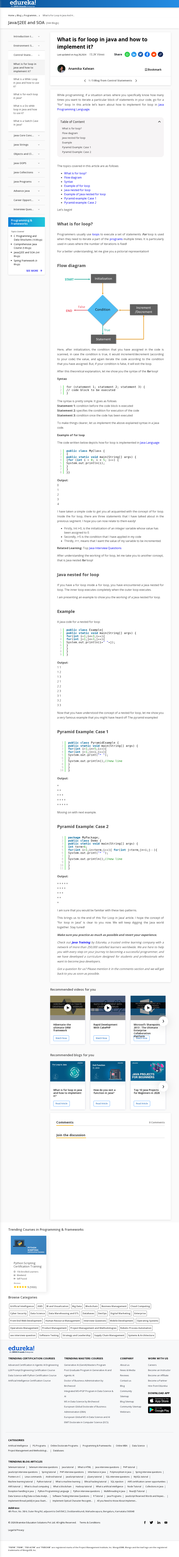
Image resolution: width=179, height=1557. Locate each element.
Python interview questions (86, 1491)
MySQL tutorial (141, 1476)
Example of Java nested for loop (85, 194)
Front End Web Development (26, 1320)
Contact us (125, 1380)
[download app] (159, 1401)
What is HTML (84, 1467)
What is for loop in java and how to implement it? (24, 67)
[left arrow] (84, 81)
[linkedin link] (158, 1523)
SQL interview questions (118, 1476)
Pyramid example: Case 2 (80, 202)
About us (125, 1364)
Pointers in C (14, 1476)
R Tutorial (98, 1496)
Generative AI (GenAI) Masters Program (85, 1364)
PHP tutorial (129, 1467)
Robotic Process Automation (135, 1328)
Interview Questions (95, 1320)
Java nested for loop (73, 137)
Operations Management (24, 1328)
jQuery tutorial (94, 1476)
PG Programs (39, 1445)
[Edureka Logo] (21, 1349)
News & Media (127, 1370)
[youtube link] (165, 1523)
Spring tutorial (49, 1472)
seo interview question (22, 1335)
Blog (19, 15)
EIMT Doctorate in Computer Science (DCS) (86, 1422)
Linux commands (33, 1476)
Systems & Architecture (141, 1335)
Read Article (61, 1103)
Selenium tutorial (16, 1467)
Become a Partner (157, 1380)
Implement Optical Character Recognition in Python (73, 1500)
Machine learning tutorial (20, 1481)
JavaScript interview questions (23, 1472)
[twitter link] (151, 1523)
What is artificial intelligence (109, 1486)
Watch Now (61, 1038)
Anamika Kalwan (81, 68)
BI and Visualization (57, 1306)
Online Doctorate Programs (64, 1445)
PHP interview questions (72, 1472)
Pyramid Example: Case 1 (76, 147)
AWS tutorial (14, 1486)
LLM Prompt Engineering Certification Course (31, 1370)
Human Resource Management (62, 1320)
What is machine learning (68, 1481)
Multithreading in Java (114, 1491)
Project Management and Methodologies (93, 1328)
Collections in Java (154, 1486)
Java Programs (114, 1496)
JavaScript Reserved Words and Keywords (146, 1496)
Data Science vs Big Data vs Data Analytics (28, 1496)
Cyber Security (18, 1313)
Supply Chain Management (109, 1335)
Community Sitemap (130, 1406)
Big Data (77, 1306)
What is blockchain (62, 1486)
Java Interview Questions (105, 548)
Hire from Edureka (157, 1385)
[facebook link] (144, 1523)
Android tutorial (54, 1476)
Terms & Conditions (90, 1522)
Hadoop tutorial (84, 1486)
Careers (152, 1364)
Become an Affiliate (158, 1375)
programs (116, 239)
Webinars (125, 1411)
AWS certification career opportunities (146, 1481)
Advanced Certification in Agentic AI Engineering (33, 1364)
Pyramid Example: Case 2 (76, 152)
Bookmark (154, 69)
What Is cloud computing (36, 1486)
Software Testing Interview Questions (71, 1496)
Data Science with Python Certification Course (32, 1375)
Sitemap (124, 1396)
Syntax (68, 182)
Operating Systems (147, 1320)
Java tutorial (68, 1467)
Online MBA (121, 1445)
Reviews (124, 1375)
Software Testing (49, 1335)
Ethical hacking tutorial (95, 1481)
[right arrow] (136, 81)
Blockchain (91, 1306)
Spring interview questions (148, 1472)
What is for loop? (72, 128)
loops (95, 234)
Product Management (54, 1328)
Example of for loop (77, 186)
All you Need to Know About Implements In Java (117, 1500)
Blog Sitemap (127, 1401)
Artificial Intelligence (22, 1306)
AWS (40, 1306)
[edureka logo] (89, 3)
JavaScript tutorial (74, 1476)
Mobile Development (121, 1320)
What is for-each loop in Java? (25, 96)
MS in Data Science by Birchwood (81, 1401)
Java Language (149, 443)
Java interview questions (107, 1467)
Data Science (37, 1313)
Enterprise (140, 1313)
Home (11, 15)
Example (67, 142)
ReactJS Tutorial (137, 1491)
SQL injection (117, 1481)
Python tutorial (44, 1481)
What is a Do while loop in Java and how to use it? (25, 109)
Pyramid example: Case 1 (80, 198)
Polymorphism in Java (120, 1472)
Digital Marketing (120, 1313)
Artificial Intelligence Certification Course (29, 1380)
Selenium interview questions (43, 1467)
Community (126, 1391)
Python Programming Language (53, 1491)
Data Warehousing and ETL (64, 1313)
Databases (88, 1313)
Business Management (114, 1306)
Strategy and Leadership (76, 1335)
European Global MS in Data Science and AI (87, 1417)
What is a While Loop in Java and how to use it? (26, 82)
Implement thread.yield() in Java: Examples (28, 1500)
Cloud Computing (140, 1306)
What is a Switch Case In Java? (25, 122)
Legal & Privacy (16, 1530)
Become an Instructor (159, 1370)
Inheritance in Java (97, 1472)
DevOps (102, 1313)
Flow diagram (70, 133)
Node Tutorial (134, 1486)
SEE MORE (34, 270)
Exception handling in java (21, 1491)
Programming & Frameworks (31, 15)
